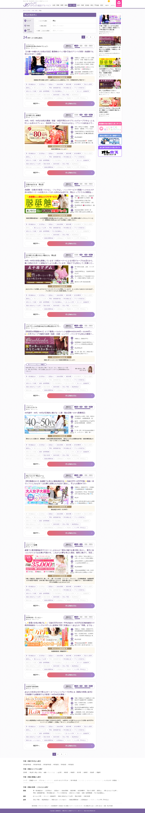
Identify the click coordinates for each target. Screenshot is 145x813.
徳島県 (85, 772)
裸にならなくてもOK (110, 790)
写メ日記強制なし (99, 793)
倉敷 (45, 772)
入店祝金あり (84, 799)
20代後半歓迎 (27, 764)
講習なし (99, 790)
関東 (58, 5)
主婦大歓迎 (87, 796)
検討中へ (36, 103)
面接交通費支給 (73, 799)
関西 (62, 5)
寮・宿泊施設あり (38, 790)
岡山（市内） (39, 772)
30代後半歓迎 (47, 764)
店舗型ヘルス (33, 780)
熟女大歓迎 (78, 796)
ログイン (113, 5)
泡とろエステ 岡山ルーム (35, 476)
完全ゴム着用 (91, 790)
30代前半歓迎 (37, 764)
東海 (66, 5)
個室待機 (72, 790)
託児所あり (49, 790)
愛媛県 (99, 772)
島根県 (72, 772)
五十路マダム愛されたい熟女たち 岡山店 (41, 255)
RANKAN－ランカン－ (34, 617)
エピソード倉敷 (31, 545)
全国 (53, 5)
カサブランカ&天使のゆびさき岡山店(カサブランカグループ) (47, 326)
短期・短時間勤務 (87, 793)
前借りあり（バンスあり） (59, 799)
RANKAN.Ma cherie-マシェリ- (37, 46)
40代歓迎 (56, 764)
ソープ (25, 780)
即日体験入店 (51, 793)
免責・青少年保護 (108, 805)
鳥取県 (66, 772)
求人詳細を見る (70, 103)
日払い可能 (36, 799)
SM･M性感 (74, 780)
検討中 (107, 3)
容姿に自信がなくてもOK (65, 796)
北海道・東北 (89, 5)
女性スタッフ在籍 (74, 793)
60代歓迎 (71, 764)
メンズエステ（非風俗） (111, 780)
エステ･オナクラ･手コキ (61, 780)
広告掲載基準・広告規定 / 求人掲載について (61, 805)
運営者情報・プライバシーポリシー (40, 805)
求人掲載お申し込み (89, 805)
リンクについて (78, 805)
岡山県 (32, 772)
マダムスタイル (31, 407)
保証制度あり (45, 799)
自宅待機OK (81, 790)
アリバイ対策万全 (62, 793)
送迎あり (56, 790)
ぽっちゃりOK (37, 796)
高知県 (92, 772)
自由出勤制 (65, 790)
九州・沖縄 (80, 5)
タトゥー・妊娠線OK (50, 796)
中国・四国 (72, 5)
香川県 (79, 772)
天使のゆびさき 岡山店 (35, 184)
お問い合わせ (98, 805)
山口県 (59, 772)
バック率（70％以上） (103, 799)
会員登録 (119, 5)
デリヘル (41, 780)
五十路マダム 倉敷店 (33, 115)
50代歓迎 (63, 764)
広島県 (25, 772)
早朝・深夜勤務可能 (39, 793)
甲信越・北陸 (99, 5)
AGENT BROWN (32, 687)
